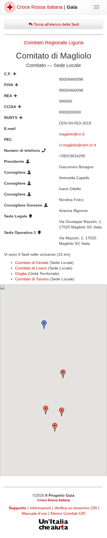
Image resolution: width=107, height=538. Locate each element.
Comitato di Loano (31, 268)
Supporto (17, 508)
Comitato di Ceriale (31, 262)
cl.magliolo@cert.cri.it (77, 145)
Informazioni (41, 508)
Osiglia (21, 273)
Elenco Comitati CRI (67, 513)
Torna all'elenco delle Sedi (56, 24)
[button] (44, 324)
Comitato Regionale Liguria (53, 42)
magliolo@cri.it (72, 134)
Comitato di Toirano (32, 279)
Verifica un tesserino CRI (76, 508)
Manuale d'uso (35, 513)
